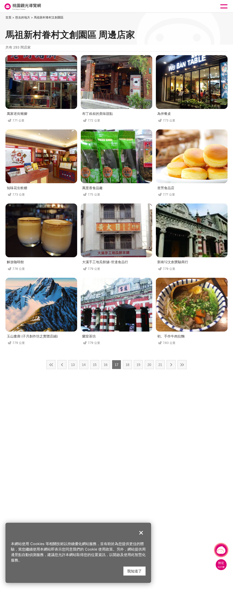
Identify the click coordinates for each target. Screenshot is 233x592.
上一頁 (61, 364)
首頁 (8, 17)
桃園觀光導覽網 (22, 6)
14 (84, 365)
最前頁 (51, 364)
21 (160, 365)
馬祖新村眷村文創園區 (48, 17)
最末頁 (182, 364)
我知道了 (134, 571)
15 (94, 365)
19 (138, 365)
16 (105, 365)
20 (149, 365)
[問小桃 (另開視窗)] (221, 550)
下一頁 (171, 364)
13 (73, 365)
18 (127, 365)
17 (116, 365)
